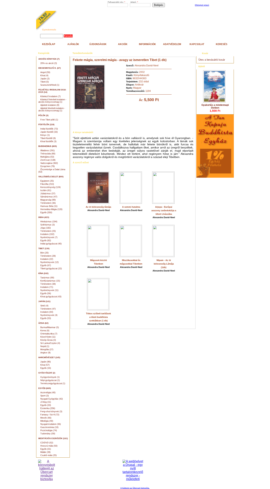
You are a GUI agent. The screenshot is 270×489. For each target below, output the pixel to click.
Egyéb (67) (45, 265)
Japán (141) (44, 301)
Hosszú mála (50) (49, 446)
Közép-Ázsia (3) (48, 340)
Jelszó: (134, 2)
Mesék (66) (45, 418)
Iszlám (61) (45, 190)
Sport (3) (44, 395)
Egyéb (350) (46, 212)
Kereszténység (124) (50, 187)
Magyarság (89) (48, 200)
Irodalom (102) (47, 234)
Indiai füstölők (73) (49, 129)
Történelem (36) (48, 203)
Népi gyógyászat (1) (50, 380)
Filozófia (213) (47, 184)
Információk (147, 44)
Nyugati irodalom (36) (50, 424)
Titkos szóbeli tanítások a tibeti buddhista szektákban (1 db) (98, 317)
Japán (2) (45, 78)
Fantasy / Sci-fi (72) (49, 414)
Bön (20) (44, 253)
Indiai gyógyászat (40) (51, 243)
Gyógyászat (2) (46, 373)
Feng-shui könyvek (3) (51, 411)
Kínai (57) (45, 365)
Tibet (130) (43, 248)
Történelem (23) (48, 231)
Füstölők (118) (46, 124)
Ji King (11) (45, 402)
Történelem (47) (48, 309)
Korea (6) (44, 330)
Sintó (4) (44, 305)
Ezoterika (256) (47, 408)
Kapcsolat (197, 44)
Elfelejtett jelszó (202, 5)
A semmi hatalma (131, 207)
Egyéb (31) (45, 449)
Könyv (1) (45, 135)
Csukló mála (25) (48, 455)
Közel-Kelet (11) (48, 337)
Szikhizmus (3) (47, 224)
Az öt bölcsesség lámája (98, 207)
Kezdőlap (48, 44)
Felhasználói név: (116, 2)
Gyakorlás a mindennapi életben (215, 106)
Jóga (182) (45, 228)
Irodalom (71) (46, 287)
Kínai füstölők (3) (48, 141)
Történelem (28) (48, 256)
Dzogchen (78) (47, 166)
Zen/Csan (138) (48, 160)
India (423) (43, 217)
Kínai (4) (44, 75)
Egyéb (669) (44, 388)
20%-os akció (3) (48, 63)
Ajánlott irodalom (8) (49, 105)
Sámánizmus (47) (48, 196)
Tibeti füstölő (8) (48, 138)
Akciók (122, 44)
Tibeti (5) (44, 82)
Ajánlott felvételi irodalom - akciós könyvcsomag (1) (51, 109)
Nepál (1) (44, 346)
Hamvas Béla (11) (49, 206)
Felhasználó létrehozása (221, 5)
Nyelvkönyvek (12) (49, 262)
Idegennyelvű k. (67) (49, 68)
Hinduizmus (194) (48, 221)
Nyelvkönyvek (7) (49, 237)
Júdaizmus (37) (47, 193)
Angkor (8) (45, 352)
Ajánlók (73, 44)
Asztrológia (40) (48, 392)
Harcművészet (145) (49, 357)
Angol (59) (45, 72)
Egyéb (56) (45, 293)
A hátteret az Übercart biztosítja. (135, 488)
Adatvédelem (172, 44)
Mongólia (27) (46, 349)
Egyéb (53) (45, 318)
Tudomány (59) (47, 433)
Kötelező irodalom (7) (50, 96)
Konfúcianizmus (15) (50, 281)
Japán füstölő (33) (49, 132)
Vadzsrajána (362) (49, 163)
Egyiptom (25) (47, 181)
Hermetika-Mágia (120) (51, 209)
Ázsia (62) (43, 323)
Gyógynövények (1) (50, 377)
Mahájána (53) (47, 157)
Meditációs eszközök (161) (53, 438)
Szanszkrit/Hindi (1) (49, 85)
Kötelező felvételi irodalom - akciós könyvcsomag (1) (52, 100)
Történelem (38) (48, 284)
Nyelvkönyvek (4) (49, 315)
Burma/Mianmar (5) (49, 327)
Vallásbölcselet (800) (50, 177)
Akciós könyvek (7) (48, 59)
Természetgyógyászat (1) (52, 383)
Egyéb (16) (45, 368)
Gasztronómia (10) (49, 427)
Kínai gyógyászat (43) (50, 296)
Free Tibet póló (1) (49, 119)
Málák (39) (45, 452)
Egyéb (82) (45, 240)
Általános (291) (47, 150)
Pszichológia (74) (48, 430)
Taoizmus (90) (47, 277)
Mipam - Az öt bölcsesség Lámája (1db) (164, 263)
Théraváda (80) (47, 153)
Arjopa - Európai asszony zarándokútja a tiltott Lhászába (163, 210)
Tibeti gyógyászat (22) (51, 268)
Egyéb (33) (45, 405)
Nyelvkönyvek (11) (49, 290)
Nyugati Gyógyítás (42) (51, 399)
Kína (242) (43, 273)
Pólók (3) (43, 115)
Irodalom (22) (46, 259)
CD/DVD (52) (46, 442)
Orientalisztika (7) (48, 333)
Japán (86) (45, 361)
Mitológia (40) (46, 421)
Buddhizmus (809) (47, 146)
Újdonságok (98, 44)
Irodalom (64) (46, 312)
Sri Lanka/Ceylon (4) (50, 343)
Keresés (221, 44)
